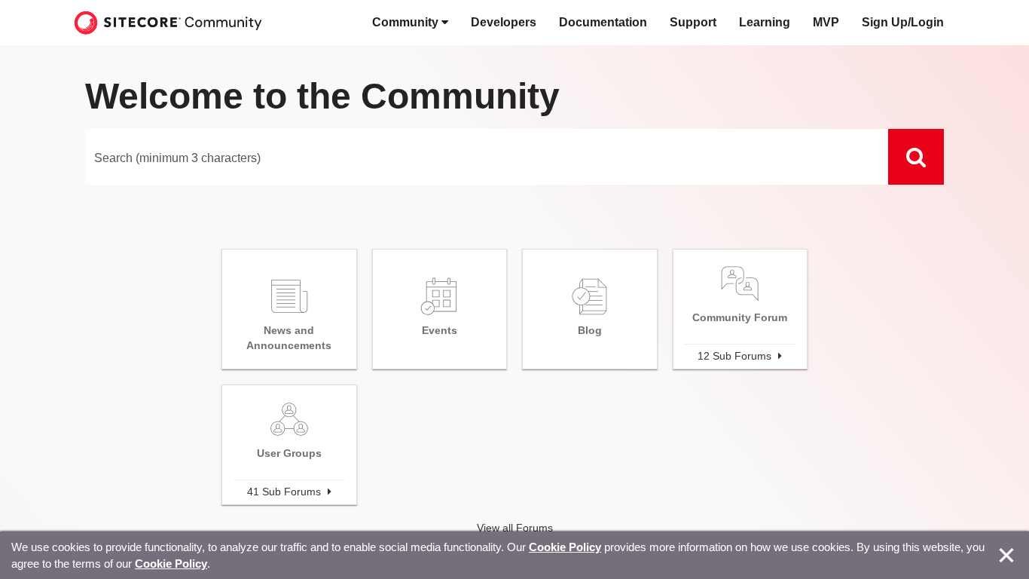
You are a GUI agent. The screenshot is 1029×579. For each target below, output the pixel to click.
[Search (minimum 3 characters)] (916, 157)
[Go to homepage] (168, 22)
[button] (410, 22)
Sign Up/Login (903, 22)
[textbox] (487, 157)
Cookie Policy (565, 547)
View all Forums (515, 528)
